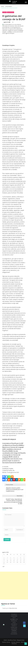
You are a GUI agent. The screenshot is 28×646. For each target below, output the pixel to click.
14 (17, 559)
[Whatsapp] (9, 476)
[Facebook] (3, 476)
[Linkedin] (11, 479)
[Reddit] (9, 479)
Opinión (4, 12)
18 (7, 560)
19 (10, 560)
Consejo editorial (15, 642)
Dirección (23, 642)
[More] (12, 476)
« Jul (3, 566)
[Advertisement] (14, 585)
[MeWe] (16, 479)
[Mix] (19, 479)
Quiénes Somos (6, 642)
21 (17, 560)
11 (7, 559)
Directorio (14, 643)
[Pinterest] (14, 479)
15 (20, 559)
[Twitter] (6, 476)
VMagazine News (20, 640)
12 (10, 559)
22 (20, 560)
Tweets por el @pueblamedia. (9, 608)
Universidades (10, 12)
